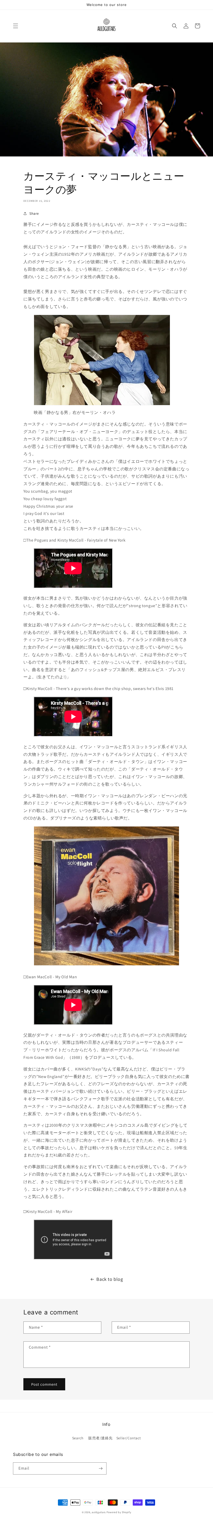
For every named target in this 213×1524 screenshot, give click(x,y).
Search (78, 1438)
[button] (15, 26)
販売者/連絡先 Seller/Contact (114, 1438)
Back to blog (109, 1279)
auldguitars (99, 1512)
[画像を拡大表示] (102, 405)
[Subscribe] (100, 1468)
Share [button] (34, 213)
